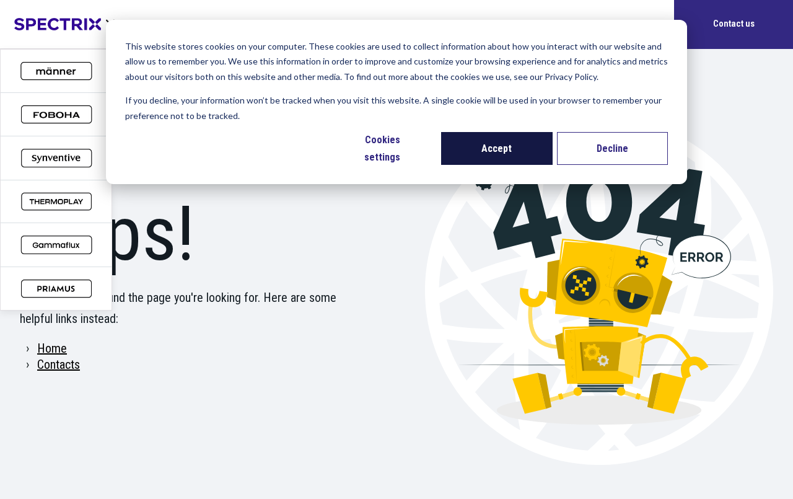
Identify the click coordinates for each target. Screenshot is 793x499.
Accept (496, 148)
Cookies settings (382, 148)
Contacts (58, 364)
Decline (612, 148)
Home (52, 348)
